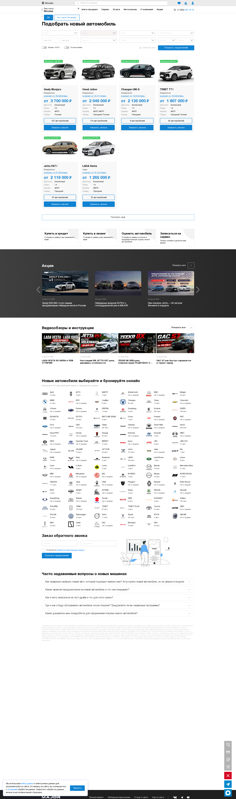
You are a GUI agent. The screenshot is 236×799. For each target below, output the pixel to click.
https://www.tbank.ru (65, 635)
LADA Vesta (90, 166)
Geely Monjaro (52, 89)
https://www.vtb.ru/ (129, 638)
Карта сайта (158, 797)
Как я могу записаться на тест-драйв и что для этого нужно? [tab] (79, 598)
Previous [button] (38, 290)
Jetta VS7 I (50, 166)
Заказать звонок (60, 128)
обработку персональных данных (70, 550)
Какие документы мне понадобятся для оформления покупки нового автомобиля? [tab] (91, 613)
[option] (65, 289)
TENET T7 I (166, 89)
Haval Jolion (90, 89)
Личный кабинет (96, 797)
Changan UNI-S (130, 89)
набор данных (27, 784)
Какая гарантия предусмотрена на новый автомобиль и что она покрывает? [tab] (87, 590)
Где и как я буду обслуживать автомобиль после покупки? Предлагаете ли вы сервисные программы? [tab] (102, 605)
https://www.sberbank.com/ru (92, 633)
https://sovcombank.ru (51, 636)
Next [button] (197, 290)
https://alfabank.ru (171, 636)
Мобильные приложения (119, 797)
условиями (12, 789)
